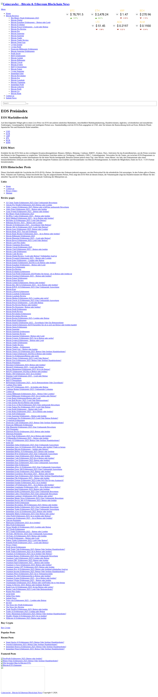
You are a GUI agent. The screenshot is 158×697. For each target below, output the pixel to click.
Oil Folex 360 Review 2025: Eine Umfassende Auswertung (29, 534)
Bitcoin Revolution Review (16, 316)
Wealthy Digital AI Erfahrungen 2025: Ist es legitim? (26, 616)
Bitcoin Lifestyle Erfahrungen (17, 291)
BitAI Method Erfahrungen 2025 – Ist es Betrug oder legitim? (30, 218)
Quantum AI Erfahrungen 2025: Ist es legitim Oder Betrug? (29, 554)
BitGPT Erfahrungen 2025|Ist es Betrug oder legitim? (27, 371)
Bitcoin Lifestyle (17, 87)
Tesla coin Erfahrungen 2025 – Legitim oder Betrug (26, 600)
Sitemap (9, 193)
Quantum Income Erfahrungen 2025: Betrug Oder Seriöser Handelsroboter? (35, 571)
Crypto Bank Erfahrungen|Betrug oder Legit (23, 398)
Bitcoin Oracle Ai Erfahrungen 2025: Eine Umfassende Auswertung (32, 300)
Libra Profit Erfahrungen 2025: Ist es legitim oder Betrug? (28, 516)
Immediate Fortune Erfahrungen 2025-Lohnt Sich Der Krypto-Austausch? (35, 480)
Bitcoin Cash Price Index (15, 243)
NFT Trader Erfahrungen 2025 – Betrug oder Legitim (27, 531)
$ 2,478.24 (101, 14)
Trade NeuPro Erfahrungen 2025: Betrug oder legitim (27, 609)
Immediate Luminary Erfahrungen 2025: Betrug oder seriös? (29, 496)
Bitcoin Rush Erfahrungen (16, 320)
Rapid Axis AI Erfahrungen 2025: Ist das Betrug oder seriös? (29, 587)
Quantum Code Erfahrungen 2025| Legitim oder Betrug (27, 558)
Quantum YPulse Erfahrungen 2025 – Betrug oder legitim (28, 580)
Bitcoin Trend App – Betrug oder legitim (22, 349)
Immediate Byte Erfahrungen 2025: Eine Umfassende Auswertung (32, 454)
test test (9, 603)
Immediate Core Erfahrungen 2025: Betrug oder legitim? (28, 460)
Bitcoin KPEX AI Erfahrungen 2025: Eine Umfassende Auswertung (32, 287)
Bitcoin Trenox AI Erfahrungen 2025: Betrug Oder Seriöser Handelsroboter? (36, 351)
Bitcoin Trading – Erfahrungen (18, 347)
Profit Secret (15, 53)
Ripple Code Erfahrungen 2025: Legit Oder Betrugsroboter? (29, 589)
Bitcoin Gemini (17, 58)
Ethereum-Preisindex (14, 434)
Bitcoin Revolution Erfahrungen (18, 314)
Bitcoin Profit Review (14, 311)
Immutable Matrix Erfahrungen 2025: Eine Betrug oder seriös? (30, 514)
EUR (8, 134)
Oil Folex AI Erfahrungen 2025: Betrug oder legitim (26, 536)
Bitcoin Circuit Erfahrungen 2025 (19, 247)
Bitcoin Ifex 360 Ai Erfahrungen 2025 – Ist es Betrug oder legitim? (32, 285)
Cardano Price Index (14, 385)
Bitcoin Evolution (18, 25)
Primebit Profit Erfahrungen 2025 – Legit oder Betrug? (27, 543)
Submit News (11, 98)
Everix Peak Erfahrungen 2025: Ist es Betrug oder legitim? (28, 436)
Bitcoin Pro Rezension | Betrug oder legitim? (23, 307)
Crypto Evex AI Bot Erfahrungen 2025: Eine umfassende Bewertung (33, 405)
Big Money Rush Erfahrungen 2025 (25, 18)
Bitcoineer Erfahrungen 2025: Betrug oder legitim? (26, 365)
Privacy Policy (11, 191)
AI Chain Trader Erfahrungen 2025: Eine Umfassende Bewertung (31, 203)
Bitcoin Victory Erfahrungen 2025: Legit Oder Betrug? (27, 358)
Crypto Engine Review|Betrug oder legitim (22, 403)
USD (8, 131)
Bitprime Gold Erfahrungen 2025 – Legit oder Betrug (27, 376)
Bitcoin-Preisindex (13, 363)
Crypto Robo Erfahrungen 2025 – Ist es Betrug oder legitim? (29, 411)
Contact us (10, 96)
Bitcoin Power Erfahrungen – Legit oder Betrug (29, 27)
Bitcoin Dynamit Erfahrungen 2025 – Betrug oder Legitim (28, 258)
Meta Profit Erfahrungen (15, 525)
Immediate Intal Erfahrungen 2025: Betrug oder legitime (28, 489)
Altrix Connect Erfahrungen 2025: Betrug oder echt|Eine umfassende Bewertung (37, 207)
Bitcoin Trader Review (20, 40)
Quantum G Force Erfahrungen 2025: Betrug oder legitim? (29, 565)
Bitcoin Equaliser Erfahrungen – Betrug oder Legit (30, 22)
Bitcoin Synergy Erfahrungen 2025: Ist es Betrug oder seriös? (30, 338)
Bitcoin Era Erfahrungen (15, 267)
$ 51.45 (100, 26)
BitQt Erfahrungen (18, 56)
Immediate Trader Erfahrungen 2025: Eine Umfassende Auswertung (32, 509)
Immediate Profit (17, 85)
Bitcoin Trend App (18, 42)
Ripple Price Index (13, 591)
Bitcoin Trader (16, 38)
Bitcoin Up (15, 91)
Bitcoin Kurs (11, 289)
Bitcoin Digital (16, 20)
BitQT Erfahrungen (13, 378)
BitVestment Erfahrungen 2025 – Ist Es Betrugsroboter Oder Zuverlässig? (34, 383)
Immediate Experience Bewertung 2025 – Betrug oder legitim (30, 474)
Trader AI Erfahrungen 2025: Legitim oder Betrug (25, 611)
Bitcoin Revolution (18, 76)
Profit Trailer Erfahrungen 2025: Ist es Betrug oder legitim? (29, 551)
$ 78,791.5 (76, 14)
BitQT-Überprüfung (19, 67)
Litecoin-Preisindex (13, 520)
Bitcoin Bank (16, 93)
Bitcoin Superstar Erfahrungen (23, 51)
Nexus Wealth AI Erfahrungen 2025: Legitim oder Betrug (28, 527)
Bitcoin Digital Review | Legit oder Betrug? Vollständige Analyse (31, 256)
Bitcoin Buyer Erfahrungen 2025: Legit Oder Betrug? (27, 240)
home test (9, 443)
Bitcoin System (17, 65)
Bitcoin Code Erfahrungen (16, 251)
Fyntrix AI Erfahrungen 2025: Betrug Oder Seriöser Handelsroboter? (33, 440)
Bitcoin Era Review (13, 269)
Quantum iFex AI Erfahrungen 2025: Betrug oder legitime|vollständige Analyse (37, 569)
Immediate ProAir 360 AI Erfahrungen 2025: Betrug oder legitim (31, 500)
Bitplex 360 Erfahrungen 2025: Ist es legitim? (23, 374)
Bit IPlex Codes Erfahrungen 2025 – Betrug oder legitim (28, 216)
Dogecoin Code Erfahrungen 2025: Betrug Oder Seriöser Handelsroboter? (35, 423)
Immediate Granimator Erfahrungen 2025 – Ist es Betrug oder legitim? (33, 487)
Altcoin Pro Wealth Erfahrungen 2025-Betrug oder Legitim (29, 205)
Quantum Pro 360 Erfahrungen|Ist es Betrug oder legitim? (28, 576)
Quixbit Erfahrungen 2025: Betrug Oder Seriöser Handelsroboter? (31, 644)
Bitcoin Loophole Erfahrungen (18, 294)
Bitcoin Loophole (18, 80)
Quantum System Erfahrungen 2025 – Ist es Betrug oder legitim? (31, 578)
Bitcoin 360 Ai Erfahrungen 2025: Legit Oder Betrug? (27, 227)
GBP (8, 136)
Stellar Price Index (13, 596)
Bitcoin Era (15, 78)
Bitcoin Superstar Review (16, 334)
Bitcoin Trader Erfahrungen (16, 343)
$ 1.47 (124, 14)
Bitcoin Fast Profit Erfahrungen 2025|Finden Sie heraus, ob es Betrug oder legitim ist (39, 274)
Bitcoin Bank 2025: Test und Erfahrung (21, 231)
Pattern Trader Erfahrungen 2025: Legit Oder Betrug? (27, 540)
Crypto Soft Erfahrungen (15, 414)
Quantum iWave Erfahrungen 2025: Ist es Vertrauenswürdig (29, 574)
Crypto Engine (16, 45)
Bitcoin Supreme (17, 36)
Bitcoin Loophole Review (16, 296)
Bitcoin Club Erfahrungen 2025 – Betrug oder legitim (27, 249)
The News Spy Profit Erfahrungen (19, 605)
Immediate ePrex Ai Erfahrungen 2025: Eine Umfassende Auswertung (33, 467)
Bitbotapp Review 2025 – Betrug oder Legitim (24, 223)
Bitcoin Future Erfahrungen (16, 278)
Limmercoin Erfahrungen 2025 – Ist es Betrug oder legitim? (29, 518)
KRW (8, 142)
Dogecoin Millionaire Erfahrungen (24, 49)
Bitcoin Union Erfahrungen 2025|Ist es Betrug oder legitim (29, 354)
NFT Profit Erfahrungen (15, 529)
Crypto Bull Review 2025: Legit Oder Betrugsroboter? (27, 400)
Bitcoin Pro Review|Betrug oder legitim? (22, 305)
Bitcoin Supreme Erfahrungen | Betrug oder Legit (25, 336)
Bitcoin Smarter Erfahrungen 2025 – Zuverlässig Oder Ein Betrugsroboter (35, 323)
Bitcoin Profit (16, 89)
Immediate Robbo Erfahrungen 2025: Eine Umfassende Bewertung (32, 507)
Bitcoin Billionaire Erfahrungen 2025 (20, 236)
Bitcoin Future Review (15, 280)
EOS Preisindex (12, 429)
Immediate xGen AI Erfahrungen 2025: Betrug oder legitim (29, 511)
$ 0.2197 (122, 26)
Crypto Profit (16, 47)
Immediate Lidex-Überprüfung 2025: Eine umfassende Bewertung (32, 494)
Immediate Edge (17, 73)
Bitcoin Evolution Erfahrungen (18, 271)
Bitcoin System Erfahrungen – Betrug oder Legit (25, 340)
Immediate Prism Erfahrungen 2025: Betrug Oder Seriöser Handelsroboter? (35, 649)
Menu (3, 9)
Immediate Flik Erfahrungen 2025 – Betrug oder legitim (27, 478)
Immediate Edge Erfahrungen (17, 465)
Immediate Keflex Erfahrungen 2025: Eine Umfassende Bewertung (32, 491)
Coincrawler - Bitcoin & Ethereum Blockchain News (21, 693)
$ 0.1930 (145, 26)
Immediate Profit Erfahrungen (17, 503)
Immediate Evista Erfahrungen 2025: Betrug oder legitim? (28, 471)
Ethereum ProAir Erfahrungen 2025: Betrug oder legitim (28, 431)
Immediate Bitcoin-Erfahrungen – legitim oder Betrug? (27, 449)
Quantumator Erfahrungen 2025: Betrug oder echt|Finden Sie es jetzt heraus (35, 583)
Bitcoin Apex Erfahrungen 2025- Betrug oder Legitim (27, 229)
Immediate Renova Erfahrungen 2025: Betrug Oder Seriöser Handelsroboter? (36, 647)
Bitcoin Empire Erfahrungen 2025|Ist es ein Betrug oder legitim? (31, 263)
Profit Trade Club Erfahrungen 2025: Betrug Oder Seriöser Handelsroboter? (35, 549)
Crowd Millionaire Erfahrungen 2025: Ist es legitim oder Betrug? (31, 396)
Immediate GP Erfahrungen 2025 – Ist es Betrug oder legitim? (30, 485)
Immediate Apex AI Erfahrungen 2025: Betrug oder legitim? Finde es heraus (35, 447)
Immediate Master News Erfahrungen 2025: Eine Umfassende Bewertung (34, 498)
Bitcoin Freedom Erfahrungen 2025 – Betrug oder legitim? (29, 276)
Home (8, 13)
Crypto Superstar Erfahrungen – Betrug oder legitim (26, 416)
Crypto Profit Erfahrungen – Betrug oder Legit (24, 409)
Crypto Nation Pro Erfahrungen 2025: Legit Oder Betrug (28, 407)
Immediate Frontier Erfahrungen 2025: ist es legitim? (26, 483)
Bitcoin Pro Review (18, 29)
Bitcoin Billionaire (18, 60)
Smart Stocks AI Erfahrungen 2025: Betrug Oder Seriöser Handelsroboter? (35, 642)
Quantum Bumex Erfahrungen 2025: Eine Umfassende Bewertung (32, 556)
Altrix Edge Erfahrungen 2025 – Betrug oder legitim (26, 209)
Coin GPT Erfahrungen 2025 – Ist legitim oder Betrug (27, 387)
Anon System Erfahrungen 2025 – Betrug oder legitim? (27, 211)
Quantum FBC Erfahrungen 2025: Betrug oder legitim (27, 560)
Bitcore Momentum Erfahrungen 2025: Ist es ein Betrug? (28, 369)
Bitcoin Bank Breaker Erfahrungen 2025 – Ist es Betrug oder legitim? (33, 234)
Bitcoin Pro (15, 31)
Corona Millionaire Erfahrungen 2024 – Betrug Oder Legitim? (30, 394)
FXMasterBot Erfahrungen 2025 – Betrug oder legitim (27, 438)
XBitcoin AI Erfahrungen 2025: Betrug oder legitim (26, 618)
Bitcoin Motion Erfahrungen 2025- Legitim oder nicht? (27, 298)
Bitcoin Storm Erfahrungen (16, 327)
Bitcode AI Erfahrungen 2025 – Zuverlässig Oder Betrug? (28, 225)
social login (10, 594)
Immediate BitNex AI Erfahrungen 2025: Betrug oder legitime (30, 451)
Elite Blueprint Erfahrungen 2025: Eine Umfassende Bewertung (31, 427)
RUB (8, 140)
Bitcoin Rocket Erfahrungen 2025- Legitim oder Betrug (27, 318)
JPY (7, 138)
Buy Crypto (5, 628)
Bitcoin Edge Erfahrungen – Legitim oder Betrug (25, 260)
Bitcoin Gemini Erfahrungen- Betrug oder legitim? (25, 283)
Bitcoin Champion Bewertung (17, 245)
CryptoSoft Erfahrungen (15, 420)
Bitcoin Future (16, 69)
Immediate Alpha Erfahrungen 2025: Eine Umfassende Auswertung (32, 445)
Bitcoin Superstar (17, 33)
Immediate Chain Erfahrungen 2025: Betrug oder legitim (28, 456)
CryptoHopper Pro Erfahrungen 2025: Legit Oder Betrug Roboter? (32, 418)
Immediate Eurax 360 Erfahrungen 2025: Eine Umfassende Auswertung (34, 469)
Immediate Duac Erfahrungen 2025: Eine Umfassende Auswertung (32, 463)
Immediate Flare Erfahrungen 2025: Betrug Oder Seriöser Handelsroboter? (35, 476)
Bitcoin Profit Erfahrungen (16, 309)
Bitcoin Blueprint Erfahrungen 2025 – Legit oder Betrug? (28, 238)
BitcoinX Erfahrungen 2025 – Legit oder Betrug (25, 367)
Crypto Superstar (17, 71)
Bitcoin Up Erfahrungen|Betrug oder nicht (22, 356)
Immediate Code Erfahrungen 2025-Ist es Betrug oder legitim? (30, 458)
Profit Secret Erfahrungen (16, 547)
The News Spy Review (15, 607)
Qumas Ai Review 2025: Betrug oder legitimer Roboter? (28, 585)
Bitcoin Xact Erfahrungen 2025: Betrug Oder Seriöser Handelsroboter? (33, 360)
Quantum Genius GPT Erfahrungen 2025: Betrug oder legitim (30, 567)
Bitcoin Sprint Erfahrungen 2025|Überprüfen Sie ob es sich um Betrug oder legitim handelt (41, 325)
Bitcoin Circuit (16, 62)
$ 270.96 (145, 14)
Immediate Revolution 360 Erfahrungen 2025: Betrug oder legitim (31, 505)
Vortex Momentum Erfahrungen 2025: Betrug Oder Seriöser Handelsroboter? (36, 614)
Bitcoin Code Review (14, 254)
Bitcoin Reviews (12, 16)
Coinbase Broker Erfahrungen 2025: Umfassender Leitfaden (29, 389)
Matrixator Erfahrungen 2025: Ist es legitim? (23, 523)
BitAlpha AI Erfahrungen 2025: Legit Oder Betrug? (26, 220)
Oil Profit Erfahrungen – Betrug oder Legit (22, 538)
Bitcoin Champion (18, 82)
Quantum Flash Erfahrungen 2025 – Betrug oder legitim (28, 563)
